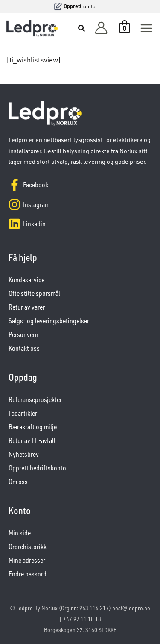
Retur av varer (27, 307)
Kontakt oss (24, 348)
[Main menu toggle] (146, 28)
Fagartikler (23, 413)
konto (89, 6)
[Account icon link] (101, 28)
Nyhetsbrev (24, 454)
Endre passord (28, 574)
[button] (82, 29)
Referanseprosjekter (35, 399)
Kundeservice (26, 279)
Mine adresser (27, 560)
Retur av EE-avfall (32, 440)
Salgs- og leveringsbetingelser (49, 320)
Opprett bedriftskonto (37, 468)
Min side (20, 533)
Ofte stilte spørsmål (34, 293)
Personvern (23, 334)
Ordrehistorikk (28, 546)
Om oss (18, 481)
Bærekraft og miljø (33, 426)
